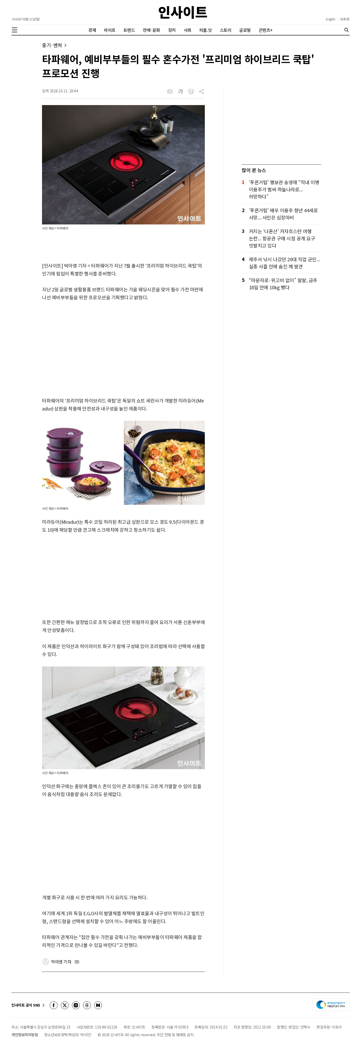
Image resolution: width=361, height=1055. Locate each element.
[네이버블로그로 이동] (98, 1005)
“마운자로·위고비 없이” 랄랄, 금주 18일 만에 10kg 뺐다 (283, 284)
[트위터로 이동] (65, 1005)
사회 (187, 30)
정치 (172, 30)
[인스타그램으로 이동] (76, 1005)
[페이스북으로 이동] (54, 1005)
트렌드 (129, 30)
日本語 (344, 19)
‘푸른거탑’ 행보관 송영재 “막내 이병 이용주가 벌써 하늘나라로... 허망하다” (284, 189)
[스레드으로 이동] (87, 1005)
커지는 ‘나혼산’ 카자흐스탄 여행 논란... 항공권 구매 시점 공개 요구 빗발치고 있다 (282, 238)
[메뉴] (14, 30)
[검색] (346, 30)
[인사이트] (182, 12)
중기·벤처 (52, 45)
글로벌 (245, 30)
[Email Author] (77, 961)
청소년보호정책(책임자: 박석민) (67, 1034)
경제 (92, 30)
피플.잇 (205, 30)
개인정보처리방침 (24, 1034)
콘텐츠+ (266, 30)
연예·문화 (151, 30)
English (330, 19)
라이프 (109, 30)
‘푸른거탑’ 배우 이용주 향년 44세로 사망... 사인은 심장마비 (283, 214)
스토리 (226, 30)
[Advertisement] (123, 349)
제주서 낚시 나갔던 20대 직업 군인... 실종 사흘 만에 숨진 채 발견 (284, 263)
